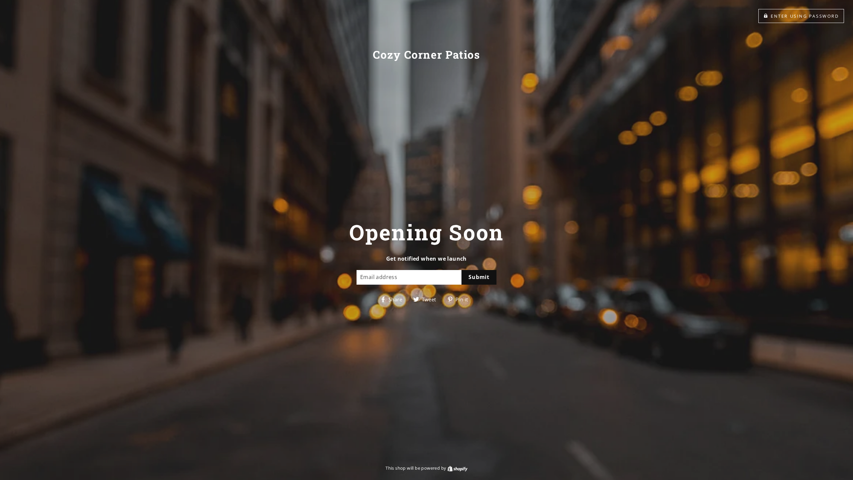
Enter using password (805, 16)
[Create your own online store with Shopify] (457, 468)
